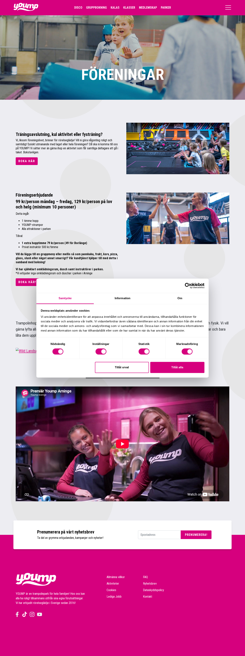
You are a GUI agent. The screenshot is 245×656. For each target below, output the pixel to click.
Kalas (115, 7)
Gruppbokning (96, 7)
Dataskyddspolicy (153, 590)
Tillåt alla (177, 367)
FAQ (145, 577)
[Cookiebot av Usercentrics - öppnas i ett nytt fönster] (187, 285)
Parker (166, 7)
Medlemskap (148, 7)
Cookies (111, 590)
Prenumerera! (196, 535)
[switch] (101, 351)
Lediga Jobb (114, 596)
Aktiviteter (113, 583)
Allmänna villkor (116, 577)
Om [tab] (179, 298)
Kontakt (147, 596)
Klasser (129, 7)
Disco (78, 7)
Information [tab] (122, 298)
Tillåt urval (122, 367)
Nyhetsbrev (150, 583)
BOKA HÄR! (27, 282)
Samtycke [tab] (65, 298)
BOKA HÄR (26, 161)
